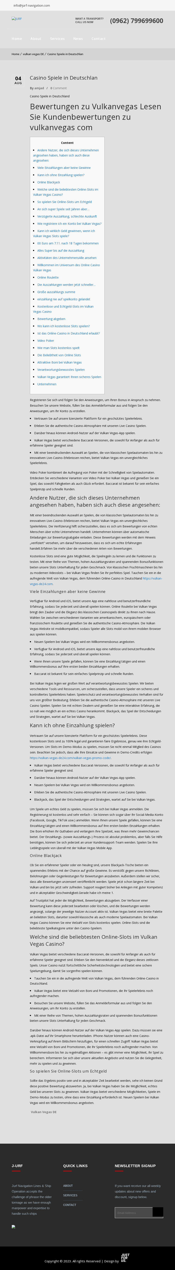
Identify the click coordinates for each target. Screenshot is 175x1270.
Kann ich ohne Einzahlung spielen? (60, 175)
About (36, 38)
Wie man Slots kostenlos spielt (58, 348)
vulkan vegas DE (33, 54)
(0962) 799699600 (136, 20)
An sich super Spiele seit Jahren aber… (63, 209)
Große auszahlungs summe (56, 292)
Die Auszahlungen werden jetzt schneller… (66, 285)
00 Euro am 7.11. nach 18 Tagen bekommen (68, 243)
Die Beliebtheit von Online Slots (59, 355)
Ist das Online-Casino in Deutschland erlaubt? (68, 333)
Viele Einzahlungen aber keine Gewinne (64, 168)
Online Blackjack (48, 182)
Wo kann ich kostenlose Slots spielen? (63, 326)
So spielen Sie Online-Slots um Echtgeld (64, 202)
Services (57, 38)
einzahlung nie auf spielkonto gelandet (63, 299)
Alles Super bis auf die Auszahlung (60, 250)
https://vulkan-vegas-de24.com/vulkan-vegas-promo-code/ (70, 758)
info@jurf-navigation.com (31, 5)
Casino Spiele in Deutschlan (65, 54)
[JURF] (17, 19)
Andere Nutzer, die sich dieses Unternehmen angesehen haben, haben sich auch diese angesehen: (66, 155)
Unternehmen (46, 384)
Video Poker (45, 341)
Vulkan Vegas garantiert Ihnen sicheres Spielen (69, 377)
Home (17, 38)
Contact (99, 38)
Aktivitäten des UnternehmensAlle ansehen (66, 258)
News (78, 38)
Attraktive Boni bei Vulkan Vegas (59, 362)
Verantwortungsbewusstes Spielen (61, 370)
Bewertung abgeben (51, 319)
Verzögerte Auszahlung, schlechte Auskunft (67, 216)
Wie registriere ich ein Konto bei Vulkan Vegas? (69, 224)
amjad (39, 88)
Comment (58, 88)
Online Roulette (48, 277)
